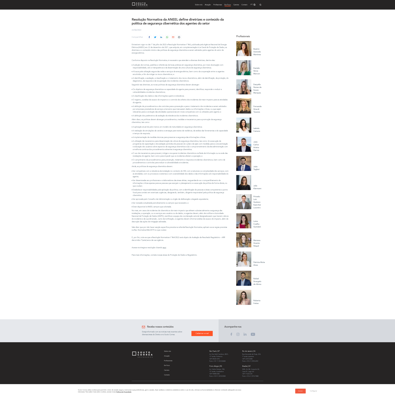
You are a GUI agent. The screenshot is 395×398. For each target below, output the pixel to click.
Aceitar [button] (300, 391)
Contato (244, 5)
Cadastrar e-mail (202, 333)
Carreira (236, 5)
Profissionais (217, 5)
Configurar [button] (313, 391)
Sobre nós (198, 5)
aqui (164, 248)
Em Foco (227, 5)
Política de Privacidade (123, 392)
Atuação (208, 5)
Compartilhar (137, 37)
